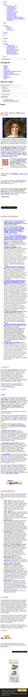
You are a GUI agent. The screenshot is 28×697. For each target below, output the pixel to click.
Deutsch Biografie (11, 52)
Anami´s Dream (11, 7)
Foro (20, 465)
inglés (25, 173)
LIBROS (6, 67)
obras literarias (7, 147)
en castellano (18, 173)
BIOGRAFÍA (7, 77)
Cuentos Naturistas (11, 14)
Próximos (9, 27)
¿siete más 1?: (6, 91)
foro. (17, 194)
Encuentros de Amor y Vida (9, 156)
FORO (5, 78)
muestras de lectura (22, 147)
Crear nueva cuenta (8, 99)
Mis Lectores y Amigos (12, 472)
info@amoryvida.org (12, 451)
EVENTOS (7, 70)
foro (8, 149)
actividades (3, 152)
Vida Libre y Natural (12, 16)
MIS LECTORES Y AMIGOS (11, 74)
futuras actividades (5, 192)
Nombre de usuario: (6, 85)
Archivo (9, 28)
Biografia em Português (12, 53)
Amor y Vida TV (22, 153)
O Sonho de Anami (11, 9)
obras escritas (4, 399)
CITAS (5, 75)
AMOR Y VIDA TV (9, 72)
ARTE (5, 68)
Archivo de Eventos (22, 158)
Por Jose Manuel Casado (13, 49)
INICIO (6, 65)
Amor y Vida (10, 30)
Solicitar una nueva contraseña (11, 101)
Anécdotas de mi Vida (12, 46)
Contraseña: (4, 86)
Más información (5, 695)
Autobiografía (10, 45)
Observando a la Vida (12, 11)
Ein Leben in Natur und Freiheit (15, 17)
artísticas (14, 147)
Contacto (7, 440)
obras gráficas (6, 454)
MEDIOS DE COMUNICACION (12, 71)
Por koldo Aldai (11, 48)
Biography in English (12, 51)
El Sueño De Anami (12, 6)
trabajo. (9, 152)
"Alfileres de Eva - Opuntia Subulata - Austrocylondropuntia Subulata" (14, 222)
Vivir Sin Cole (10, 10)
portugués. (4, 175)
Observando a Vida (11, 13)
